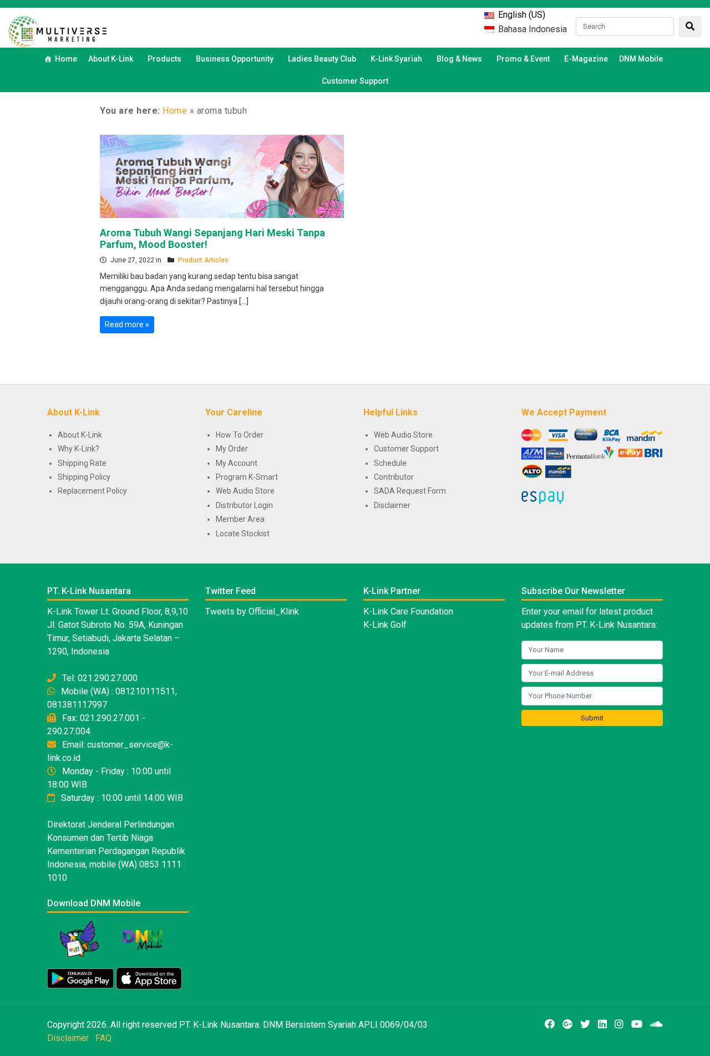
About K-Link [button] (110, 58)
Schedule (390, 463)
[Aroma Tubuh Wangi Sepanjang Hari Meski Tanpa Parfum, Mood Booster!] (222, 175)
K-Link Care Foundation (408, 611)
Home (66, 58)
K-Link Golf (385, 625)
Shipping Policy (84, 477)
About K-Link (80, 434)
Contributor (394, 477)
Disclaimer (392, 505)
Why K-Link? (78, 448)
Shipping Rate (82, 463)
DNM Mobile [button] (641, 58)
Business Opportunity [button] (234, 58)
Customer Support (355, 81)
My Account (236, 463)
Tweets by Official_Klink (252, 611)
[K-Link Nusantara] (57, 30)
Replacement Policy (92, 490)
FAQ (103, 1038)
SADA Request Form (410, 490)
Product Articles (203, 260)
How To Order (239, 434)
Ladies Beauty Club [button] (322, 58)
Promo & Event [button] (523, 58)
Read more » (127, 324)
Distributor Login (244, 505)
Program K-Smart (247, 477)
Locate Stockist (243, 533)
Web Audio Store (245, 490)
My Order (232, 448)
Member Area (240, 519)
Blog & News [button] (459, 58)
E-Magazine (586, 58)
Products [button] (164, 58)
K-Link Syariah (396, 58)
